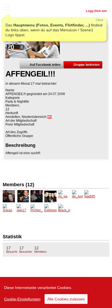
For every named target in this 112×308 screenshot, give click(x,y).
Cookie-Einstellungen (22, 299)
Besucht (11, 249)
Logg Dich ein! (96, 11)
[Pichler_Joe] (36, 210)
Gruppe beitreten (86, 65)
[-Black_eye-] (64, 210)
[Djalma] (9, 196)
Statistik (12, 236)
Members (40, 249)
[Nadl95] (90, 196)
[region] (56, 292)
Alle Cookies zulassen (66, 299)
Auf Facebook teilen (45, 65)
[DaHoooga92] (50, 210)
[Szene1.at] (27, 7)
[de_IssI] (78, 196)
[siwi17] (23, 210)
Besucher (25, 249)
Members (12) (18, 184)
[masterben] (50, 196)
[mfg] (36, 196)
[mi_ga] (64, 196)
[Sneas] (9, 210)
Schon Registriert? (93, 4)
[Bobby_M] (23, 196)
